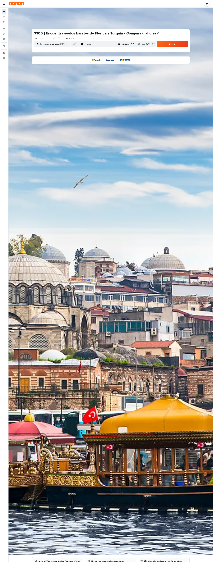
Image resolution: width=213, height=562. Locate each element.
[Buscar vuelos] (4, 11)
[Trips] (4, 46)
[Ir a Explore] (4, 28)
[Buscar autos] (4, 21)
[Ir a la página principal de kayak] (16, 3)
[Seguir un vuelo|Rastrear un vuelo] (4, 33)
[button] (4, 4)
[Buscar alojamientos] (4, 16)
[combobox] (40, 38)
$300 (38, 33)
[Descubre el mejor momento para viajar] (4, 39)
